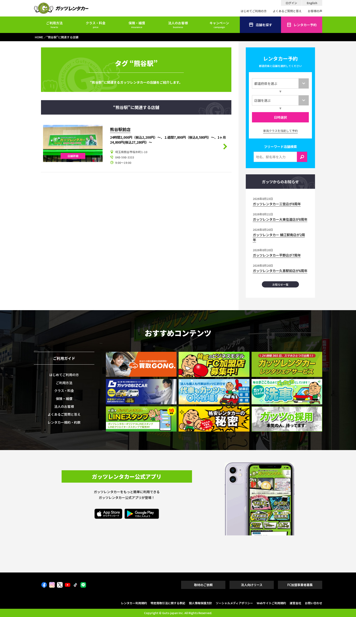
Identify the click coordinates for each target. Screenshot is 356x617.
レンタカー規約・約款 (64, 422)
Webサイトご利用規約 (271, 603)
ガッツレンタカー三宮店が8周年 (277, 203)
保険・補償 (137, 24)
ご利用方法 (54, 24)
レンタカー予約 (305, 24)
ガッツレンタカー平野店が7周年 (277, 255)
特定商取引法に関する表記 (168, 603)
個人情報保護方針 (200, 603)
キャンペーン (219, 24)
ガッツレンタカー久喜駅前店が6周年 (280, 270)
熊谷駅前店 (120, 129)
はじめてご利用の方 (254, 11)
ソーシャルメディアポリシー (234, 603)
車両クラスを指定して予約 (280, 131)
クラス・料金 (95, 24)
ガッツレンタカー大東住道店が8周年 (280, 219)
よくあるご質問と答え (287, 11)
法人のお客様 (178, 24)
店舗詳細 (73, 156)
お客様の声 (315, 11)
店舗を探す (264, 24)
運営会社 (295, 603)
